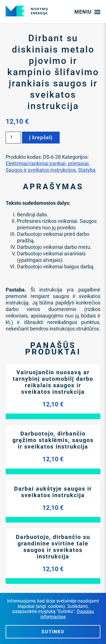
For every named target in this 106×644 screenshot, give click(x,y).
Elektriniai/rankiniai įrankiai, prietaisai (47, 163)
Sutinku (53, 631)
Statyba (87, 170)
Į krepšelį (41, 137)
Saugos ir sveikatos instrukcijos (41, 170)
